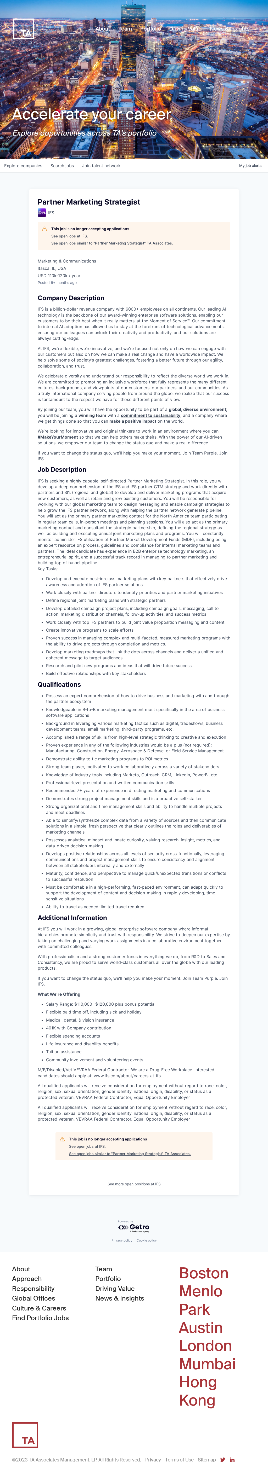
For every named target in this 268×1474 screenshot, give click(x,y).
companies (23, 165)
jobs (62, 165)
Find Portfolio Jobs (40, 1317)
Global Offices (33, 1298)
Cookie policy (147, 1240)
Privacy (153, 1460)
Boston (204, 1273)
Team (103, 1269)
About (21, 1269)
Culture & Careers (39, 1308)
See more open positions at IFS (134, 1184)
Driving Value (115, 1288)
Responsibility (33, 1288)
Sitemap (207, 1460)
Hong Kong (198, 1391)
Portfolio (108, 1278)
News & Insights (119, 1298)
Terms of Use (179, 1460)
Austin (201, 1328)
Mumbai (207, 1364)
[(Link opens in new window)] (222, 1460)
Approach (27, 1278)
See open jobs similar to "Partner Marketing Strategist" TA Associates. (112, 243)
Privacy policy (121, 1240)
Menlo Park (200, 1300)
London (205, 1346)
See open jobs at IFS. (69, 236)
